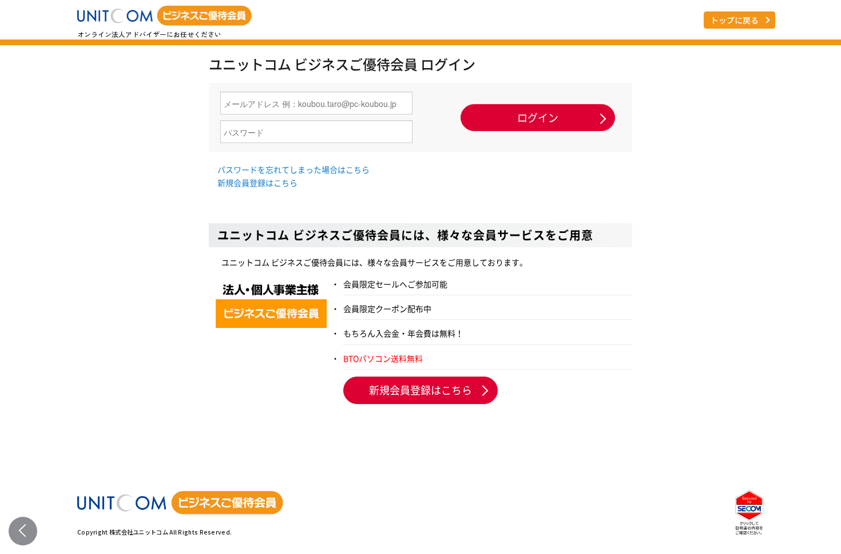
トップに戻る (735, 20)
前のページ (23, 531)
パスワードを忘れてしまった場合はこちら (293, 169)
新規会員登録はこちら (257, 182)
